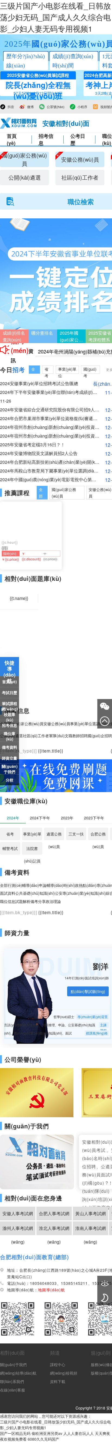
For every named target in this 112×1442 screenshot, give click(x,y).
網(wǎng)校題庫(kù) (9, 714)
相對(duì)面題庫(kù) (33, 578)
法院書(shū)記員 (32, 850)
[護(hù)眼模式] (104, 1283)
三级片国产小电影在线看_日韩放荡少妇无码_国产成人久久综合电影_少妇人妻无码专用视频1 (55, 17)
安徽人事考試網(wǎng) (17, 1215)
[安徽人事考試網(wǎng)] (18, 123)
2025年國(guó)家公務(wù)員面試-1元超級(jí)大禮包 (71, 336)
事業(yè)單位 (32, 835)
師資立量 (9, 758)
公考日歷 (77, 139)
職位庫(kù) (9, 736)
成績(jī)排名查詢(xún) (14, 336)
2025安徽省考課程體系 (99, 336)
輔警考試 (10, 848)
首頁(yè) (12, 139)
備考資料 (9, 747)
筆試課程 (9, 703)
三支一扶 (76, 834)
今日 (12, 369)
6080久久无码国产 (43, 1439)
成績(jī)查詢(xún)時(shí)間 (72, 61)
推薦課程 (17, 492)
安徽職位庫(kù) (26, 800)
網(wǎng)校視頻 (63, 1373)
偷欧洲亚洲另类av (47, 1433)
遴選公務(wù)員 (54, 835)
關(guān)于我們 (10, 768)
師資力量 (17, 932)
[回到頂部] (104, 721)
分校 (9, 780)
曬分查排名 (42, 333)
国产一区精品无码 (15, 1433)
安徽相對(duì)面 (65, 123)
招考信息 (46, 139)
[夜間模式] (104, 1298)
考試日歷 (9, 692)
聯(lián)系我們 (12, 1381)
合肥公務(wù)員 (98, 835)
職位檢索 (81, 201)
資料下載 (57, 1381)
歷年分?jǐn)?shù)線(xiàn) (25, 61)
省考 (10, 834)
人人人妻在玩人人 (78, 1433)
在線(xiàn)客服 (12, 1390)
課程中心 (57, 1364)
